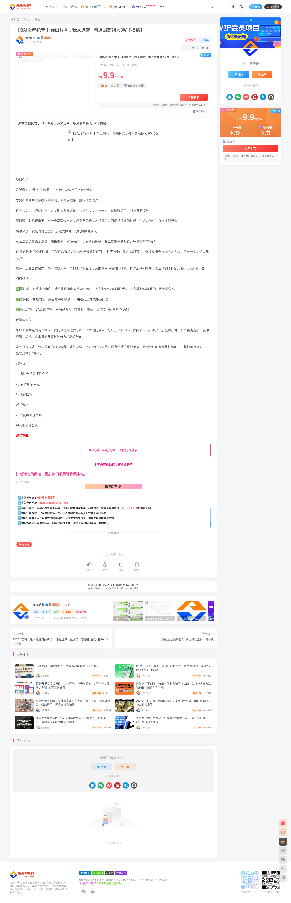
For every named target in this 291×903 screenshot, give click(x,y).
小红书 (253, 304)
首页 (16, 19)
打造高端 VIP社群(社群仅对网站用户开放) (252, 198)
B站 (242, 310)
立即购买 (193, 97)
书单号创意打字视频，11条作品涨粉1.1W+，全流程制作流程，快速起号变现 (172, 720)
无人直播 (238, 298)
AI (248, 310)
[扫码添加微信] (283, 860)
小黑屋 (109, 873)
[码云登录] (117, 785)
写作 (226, 310)
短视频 (236, 293)
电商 (268, 293)
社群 (226, 293)
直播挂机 (257, 293)
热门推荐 (228, 173)
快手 (268, 298)
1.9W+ (47, 611)
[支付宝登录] (126, 785)
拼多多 (250, 298)
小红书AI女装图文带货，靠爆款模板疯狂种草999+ (66, 666)
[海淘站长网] (22, 874)
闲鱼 (235, 287)
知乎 (246, 293)
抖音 (259, 298)
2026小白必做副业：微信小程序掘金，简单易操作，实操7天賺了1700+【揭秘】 (173, 668)
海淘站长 (30, 38)
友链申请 (85, 873)
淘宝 (226, 298)
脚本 (273, 287)
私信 (206, 40)
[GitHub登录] (134, 785)
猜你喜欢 (254, 173)
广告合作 (121, 873)
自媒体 (264, 287)
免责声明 (98, 873)
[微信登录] (101, 785)
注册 (127, 767)
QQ (235, 310)
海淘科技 (152, 879)
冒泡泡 (27, 19)
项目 (226, 287)
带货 (243, 304)
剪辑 (271, 304)
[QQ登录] (92, 785)
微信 (226, 304)
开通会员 (275, 6)
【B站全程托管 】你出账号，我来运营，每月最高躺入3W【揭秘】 (80, 30)
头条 (262, 304)
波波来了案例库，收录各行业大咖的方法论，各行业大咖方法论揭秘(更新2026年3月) (173, 685)
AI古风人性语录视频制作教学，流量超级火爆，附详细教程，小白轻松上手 (173, 703)
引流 (235, 304)
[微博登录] (109, 785)
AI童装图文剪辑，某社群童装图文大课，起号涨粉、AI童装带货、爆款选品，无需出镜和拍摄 (73, 703)
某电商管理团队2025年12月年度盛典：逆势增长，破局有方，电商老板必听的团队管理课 (71, 720)
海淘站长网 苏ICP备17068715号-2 (124, 879)
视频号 (253, 287)
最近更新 (241, 173)
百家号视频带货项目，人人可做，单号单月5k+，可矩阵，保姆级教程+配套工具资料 (73, 685)
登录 (104, 767)
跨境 (243, 287)
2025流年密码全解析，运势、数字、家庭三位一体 (257, 213)
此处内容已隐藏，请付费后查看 (115, 450)
